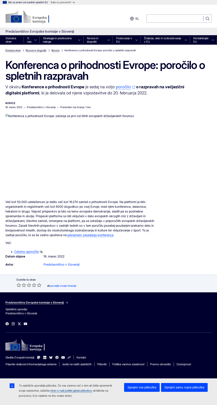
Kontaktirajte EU (201, 40)
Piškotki (102, 364)
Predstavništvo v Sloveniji (61, 264)
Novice (56, 50)
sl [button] (137, 18)
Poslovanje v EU (124, 40)
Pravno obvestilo (160, 364)
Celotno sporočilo (26, 251)
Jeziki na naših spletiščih (77, 364)
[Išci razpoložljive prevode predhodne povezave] (41, 252)
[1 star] (18, 285)
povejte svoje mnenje (63, 285)
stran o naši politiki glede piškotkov (71, 390)
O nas (29, 40)
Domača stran (11, 40)
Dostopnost (183, 364)
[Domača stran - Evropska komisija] (32, 17)
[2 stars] (21, 285)
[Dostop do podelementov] (36, 40)
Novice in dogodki (92, 40)
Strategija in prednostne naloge (57, 40)
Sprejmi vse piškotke (141, 387)
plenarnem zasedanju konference (90, 235)
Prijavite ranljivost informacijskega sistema (30, 364)
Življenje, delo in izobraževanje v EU (162, 40)
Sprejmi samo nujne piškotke (184, 387)
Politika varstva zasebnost (128, 364)
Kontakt (81, 357)
